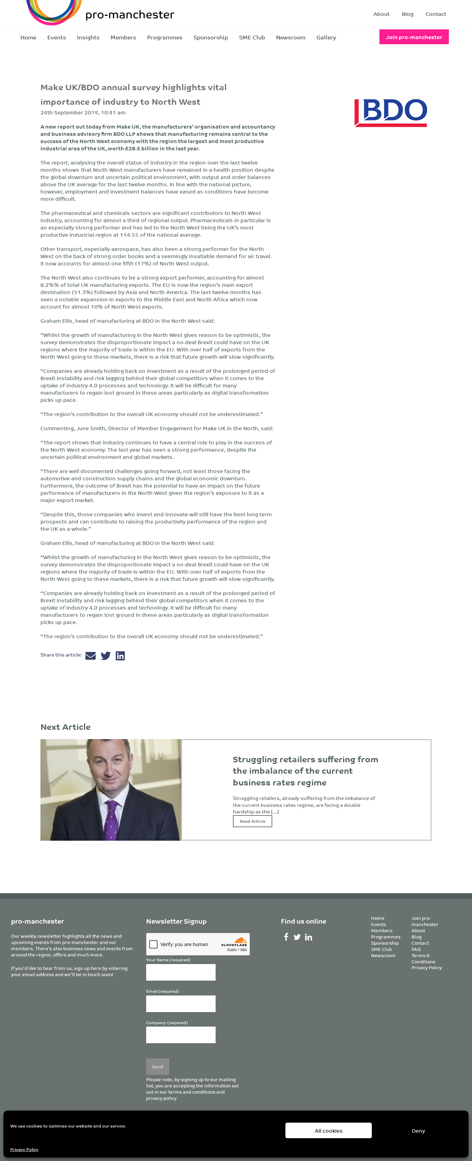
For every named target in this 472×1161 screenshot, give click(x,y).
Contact (436, 13)
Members (123, 37)
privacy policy (161, 1098)
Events (56, 37)
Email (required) (162, 991)
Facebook (286, 937)
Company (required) (167, 1023)
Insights (88, 37)
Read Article (252, 820)
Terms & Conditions (423, 958)
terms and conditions (191, 1092)
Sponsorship (210, 37)
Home (28, 37)
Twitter (297, 937)
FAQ (416, 949)
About (381, 13)
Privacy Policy (24, 1149)
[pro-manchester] (79, 14)
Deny (418, 1130)
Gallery (326, 37)
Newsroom (290, 37)
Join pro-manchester (414, 36)
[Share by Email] (91, 657)
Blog (407, 13)
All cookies (329, 1130)
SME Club (252, 37)
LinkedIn (309, 937)
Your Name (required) (168, 960)
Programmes (164, 37)
